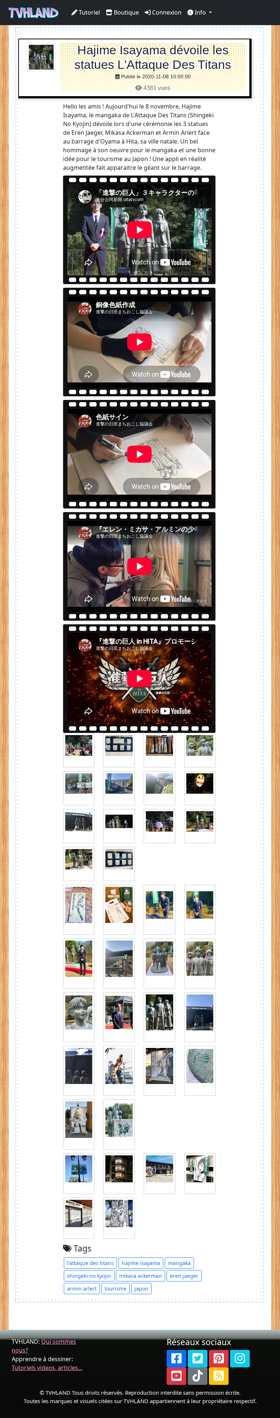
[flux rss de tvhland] (219, 1376)
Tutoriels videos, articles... (47, 1368)
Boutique (125, 12)
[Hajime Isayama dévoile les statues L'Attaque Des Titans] (41, 57)
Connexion (166, 12)
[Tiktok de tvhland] (197, 1376)
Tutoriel (88, 12)
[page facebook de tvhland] (176, 1358)
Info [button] (200, 12)
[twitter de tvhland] (197, 1358)
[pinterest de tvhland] (219, 1358)
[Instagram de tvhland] (240, 1358)
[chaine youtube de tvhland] (176, 1376)
